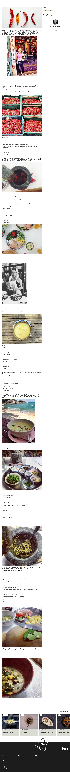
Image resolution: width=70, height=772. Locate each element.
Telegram (36, 758)
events (19, 758)
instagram (36, 755)
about (19, 755)
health (3, 758)
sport (3, 760)
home (2, 755)
